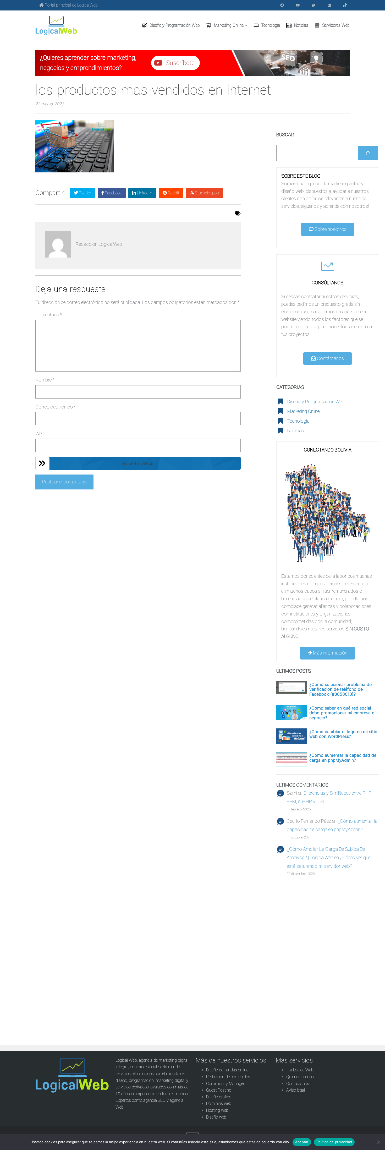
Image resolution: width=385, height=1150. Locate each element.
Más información (329, 653)
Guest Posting (218, 1090)
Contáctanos (330, 358)
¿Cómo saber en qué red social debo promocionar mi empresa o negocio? (342, 713)
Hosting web (217, 1110)
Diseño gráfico (218, 1096)
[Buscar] (368, 153)
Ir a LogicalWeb (300, 1069)
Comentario (48, 314)
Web (39, 433)
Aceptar (302, 1142)
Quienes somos (300, 1076)
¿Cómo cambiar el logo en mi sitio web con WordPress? (343, 734)
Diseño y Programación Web (315, 401)
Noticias (295, 430)
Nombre (44, 380)
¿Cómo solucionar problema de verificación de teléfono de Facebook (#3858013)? (340, 689)
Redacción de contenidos (228, 1076)
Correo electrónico (55, 407)
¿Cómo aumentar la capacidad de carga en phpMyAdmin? (342, 757)
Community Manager (225, 1083)
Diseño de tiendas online (227, 1069)
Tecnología (298, 421)
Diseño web (216, 1117)
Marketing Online (303, 411)
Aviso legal (295, 1090)
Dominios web (218, 1103)
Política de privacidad (334, 1142)
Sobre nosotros (330, 229)
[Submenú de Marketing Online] (246, 25)
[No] (378, 1142)
